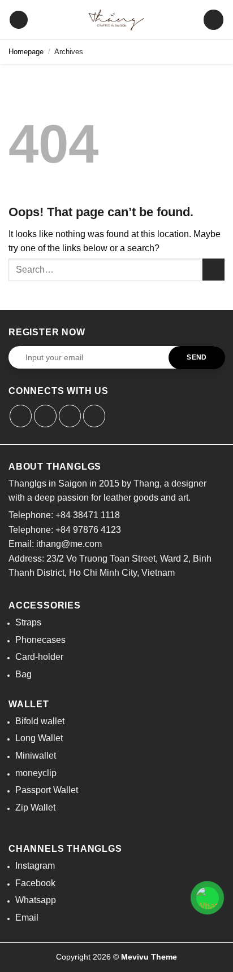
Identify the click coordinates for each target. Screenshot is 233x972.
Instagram (35, 865)
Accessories (44, 605)
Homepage (26, 51)
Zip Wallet (35, 807)
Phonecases (40, 640)
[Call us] (94, 416)
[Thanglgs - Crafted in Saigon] (116, 20)
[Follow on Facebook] (21, 416)
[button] (19, 20)
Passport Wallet (46, 790)
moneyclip (36, 773)
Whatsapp (35, 900)
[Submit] (213, 270)
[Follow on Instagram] (45, 416)
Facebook (35, 883)
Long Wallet (39, 738)
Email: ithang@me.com (55, 544)
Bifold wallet (39, 721)
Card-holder (39, 657)
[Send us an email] (70, 416)
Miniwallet (35, 755)
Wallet (28, 704)
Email (26, 917)
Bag (23, 674)
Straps (28, 622)
